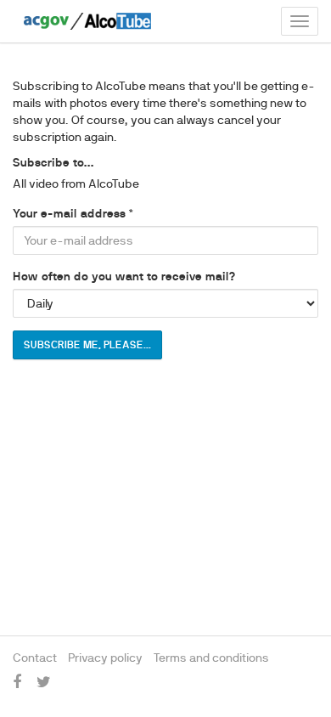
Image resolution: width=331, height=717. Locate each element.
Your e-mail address (69, 213)
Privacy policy (105, 657)
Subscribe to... (53, 162)
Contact (35, 657)
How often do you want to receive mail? (124, 276)
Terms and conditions (211, 657)
